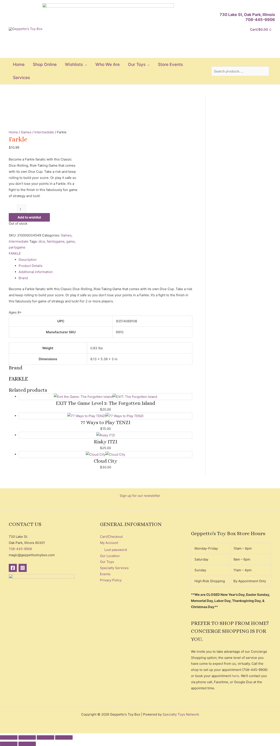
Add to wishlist (29, 217)
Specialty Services (114, 568)
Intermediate (44, 132)
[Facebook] (13, 568)
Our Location (110, 556)
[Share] (45, 737)
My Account (109, 543)
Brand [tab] (23, 278)
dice (41, 241)
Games (26, 132)
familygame (56, 241)
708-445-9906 (260, 19)
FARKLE (15, 253)
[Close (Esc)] (64, 737)
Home (13, 132)
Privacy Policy (111, 580)
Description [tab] (28, 259)
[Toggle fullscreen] (27, 737)
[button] (85, 64)
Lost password (115, 550)
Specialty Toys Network (181, 714)
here (235, 676)
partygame (17, 247)
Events (105, 574)
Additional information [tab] (36, 272)
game (70, 241)
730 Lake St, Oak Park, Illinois (247, 14)
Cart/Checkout (111, 536)
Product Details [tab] (30, 266)
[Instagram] (23, 568)
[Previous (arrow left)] (9, 744)
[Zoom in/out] (9, 737)
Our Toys (107, 562)
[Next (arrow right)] (27, 744)
